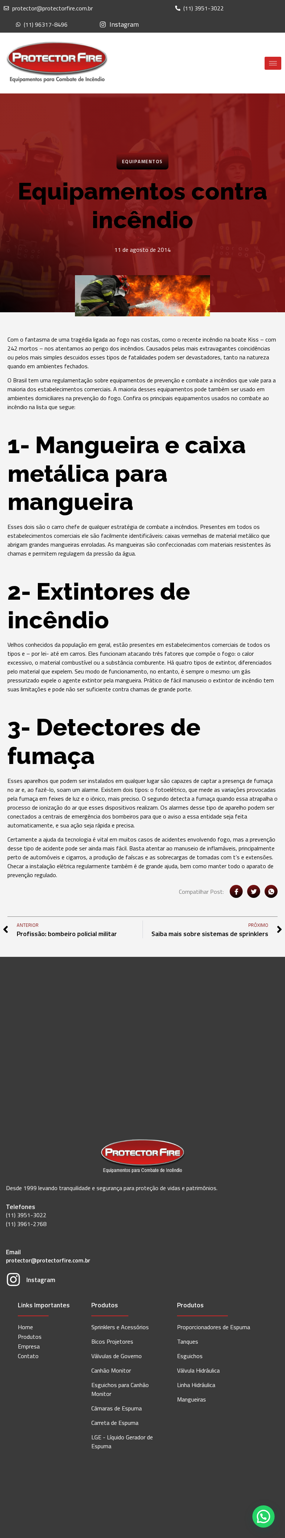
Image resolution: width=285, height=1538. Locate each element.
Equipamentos (142, 161)
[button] (263, 1516)
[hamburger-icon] (273, 63)
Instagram (40, 1280)
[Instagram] (13, 1280)
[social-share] (236, 891)
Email (13, 1252)
